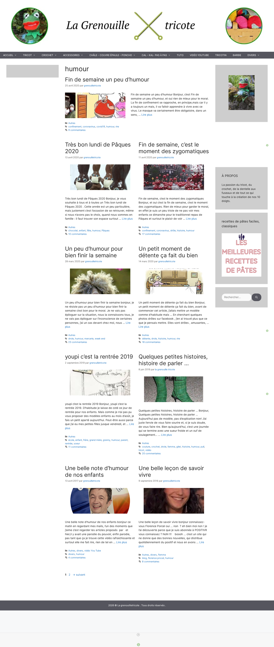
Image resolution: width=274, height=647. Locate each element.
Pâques (106, 230)
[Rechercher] (256, 297)
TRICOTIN (220, 55)
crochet (155, 446)
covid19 (101, 126)
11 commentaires (77, 446)
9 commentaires (77, 130)
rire (117, 126)
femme (171, 446)
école (71, 440)
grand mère (95, 440)
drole (71, 338)
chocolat (73, 230)
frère (85, 440)
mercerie (89, 338)
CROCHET (47, 55)
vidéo (148, 450)
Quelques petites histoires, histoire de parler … (173, 359)
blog (144, 558)
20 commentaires (151, 453)
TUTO (180, 55)
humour (110, 126)
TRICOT (27, 55)
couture (146, 446)
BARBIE (237, 55)
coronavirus (89, 126)
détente (146, 338)
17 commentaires (151, 234)
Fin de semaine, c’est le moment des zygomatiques (174, 147)
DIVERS (252, 55)
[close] (138, 634)
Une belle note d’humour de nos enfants (97, 471)
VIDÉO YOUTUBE (199, 55)
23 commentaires (77, 342)
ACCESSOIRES (71, 55)
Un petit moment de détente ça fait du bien (168, 252)
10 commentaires (77, 234)
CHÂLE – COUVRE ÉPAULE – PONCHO (110, 55)
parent (124, 440)
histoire (181, 230)
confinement (75, 126)
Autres (71, 123)
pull (202, 446)
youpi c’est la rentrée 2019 (99, 356)
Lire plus (146, 114)
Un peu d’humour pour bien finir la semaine (94, 252)
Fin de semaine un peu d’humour (107, 79)
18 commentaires (151, 342)
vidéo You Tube (92, 550)
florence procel (156, 558)
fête (89, 230)
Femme (162, 554)
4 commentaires (77, 557)
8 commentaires (150, 561)
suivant (79, 574)
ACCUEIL (8, 55)
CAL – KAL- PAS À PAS (154, 55)
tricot (141, 450)
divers (80, 550)
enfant (82, 230)
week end (100, 338)
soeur (77, 443)
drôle (173, 230)
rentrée (68, 443)
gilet (178, 446)
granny (106, 440)
